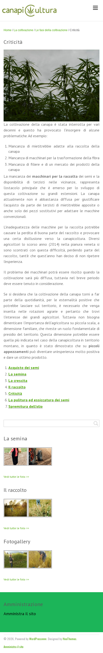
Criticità (15, 393)
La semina (17, 374)
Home (7, 30)
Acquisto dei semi (23, 367)
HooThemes (69, 639)
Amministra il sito (20, 613)
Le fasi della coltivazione (51, 30)
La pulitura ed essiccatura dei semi (38, 399)
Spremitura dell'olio (25, 406)
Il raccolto (17, 387)
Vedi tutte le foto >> (16, 476)
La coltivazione (23, 30)
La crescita (17, 380)
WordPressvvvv (37, 639)
